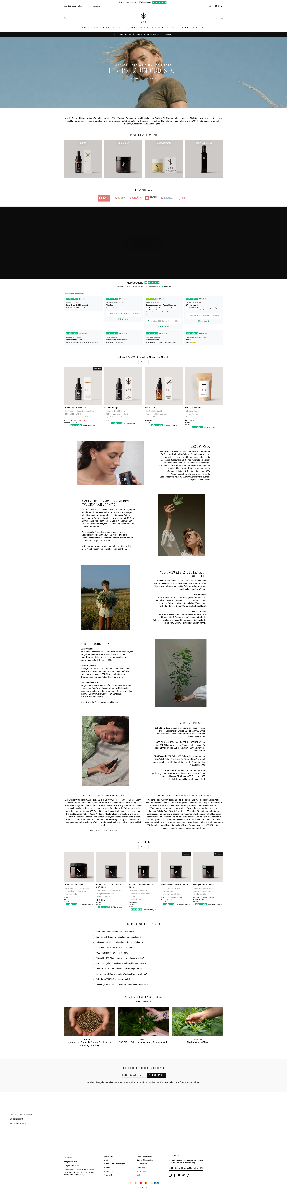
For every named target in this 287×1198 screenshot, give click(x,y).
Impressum (108, 1156)
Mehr (185, 27)
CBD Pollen (120, 27)
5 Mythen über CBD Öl (197, 1042)
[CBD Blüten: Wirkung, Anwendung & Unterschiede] (143, 1021)
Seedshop (173, 27)
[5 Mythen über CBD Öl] (197, 1021)
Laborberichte (142, 1164)
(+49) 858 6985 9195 (71, 1166)
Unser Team (108, 1171)
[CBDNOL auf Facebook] (174, 1175)
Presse (88, 6)
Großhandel (108, 1175)
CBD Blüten (101, 27)
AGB (106, 1160)
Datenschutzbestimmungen (114, 1164)
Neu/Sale (158, 27)
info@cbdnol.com (70, 1162)
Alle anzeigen (143, 1002)
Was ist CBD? (70, 6)
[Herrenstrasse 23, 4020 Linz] (143, 1120)
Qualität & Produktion (145, 1160)
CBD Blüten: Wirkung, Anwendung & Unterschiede (143, 1042)
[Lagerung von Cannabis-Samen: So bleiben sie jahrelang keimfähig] (89, 1021)
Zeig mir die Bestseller (143, 78)
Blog (80, 6)
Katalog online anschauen (103, 830)
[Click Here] (159, 3)
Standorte (198, 27)
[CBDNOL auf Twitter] (183, 1175)
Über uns (107, 1168)
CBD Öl (86, 27)
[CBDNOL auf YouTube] (179, 1175)
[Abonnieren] (201, 1168)
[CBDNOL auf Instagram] (170, 1175)
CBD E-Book (141, 1171)
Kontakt (96, 6)
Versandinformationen (145, 1156)
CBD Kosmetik (139, 27)
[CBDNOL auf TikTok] (187, 1175)
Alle (143, 362)
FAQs (139, 1175)
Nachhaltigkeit (142, 1168)
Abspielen (144, 245)
